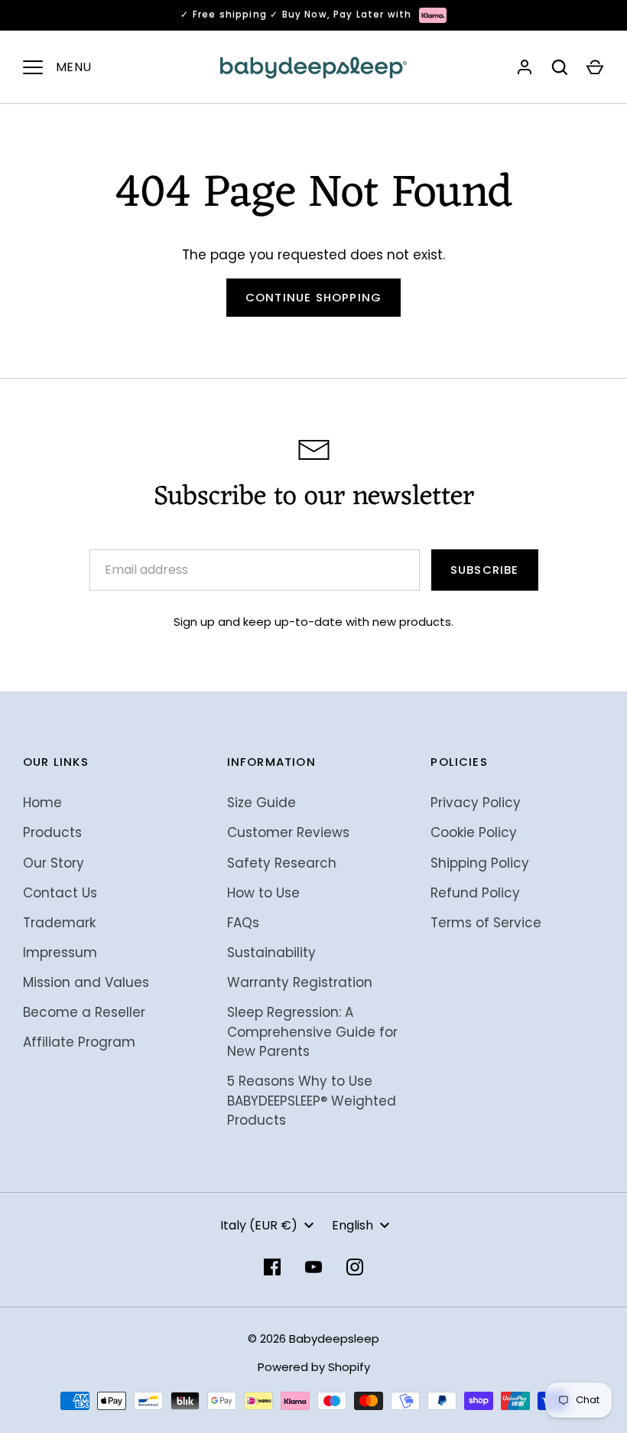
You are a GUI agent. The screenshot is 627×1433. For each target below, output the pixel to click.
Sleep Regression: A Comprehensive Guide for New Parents (312, 1031)
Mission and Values (86, 982)
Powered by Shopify (314, 1367)
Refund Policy (475, 893)
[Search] (560, 67)
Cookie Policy (473, 832)
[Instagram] (355, 1267)
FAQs (243, 923)
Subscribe (484, 570)
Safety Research (281, 863)
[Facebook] (272, 1267)
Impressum (60, 952)
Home (42, 802)
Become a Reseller (84, 1012)
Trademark (59, 923)
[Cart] (595, 67)
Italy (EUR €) (258, 1225)
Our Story (53, 863)
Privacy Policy (475, 802)
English (352, 1225)
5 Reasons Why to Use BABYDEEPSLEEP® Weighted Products (311, 1100)
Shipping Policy (479, 863)
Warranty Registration (299, 982)
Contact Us (60, 893)
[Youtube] (313, 1267)
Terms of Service (485, 923)
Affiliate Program (79, 1042)
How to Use (263, 893)
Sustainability (271, 952)
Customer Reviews (288, 832)
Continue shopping (313, 297)
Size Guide (261, 802)
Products (52, 832)
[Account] (524, 67)
